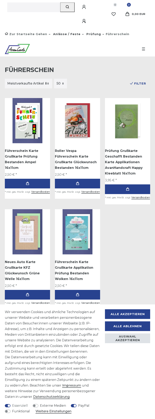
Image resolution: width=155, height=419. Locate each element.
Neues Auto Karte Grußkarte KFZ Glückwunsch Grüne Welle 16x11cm (22, 270)
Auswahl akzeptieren (127, 338)
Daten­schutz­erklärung (51, 397)
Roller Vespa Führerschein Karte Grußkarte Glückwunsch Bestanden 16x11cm (76, 159)
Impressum (71, 385)
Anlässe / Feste (66, 34)
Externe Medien (53, 406)
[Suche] (67, 7)
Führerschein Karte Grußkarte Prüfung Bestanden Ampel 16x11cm (21, 159)
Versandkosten (40, 191)
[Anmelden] (84, 7)
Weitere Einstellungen (53, 411)
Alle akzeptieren (128, 314)
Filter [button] (140, 83)
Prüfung (93, 34)
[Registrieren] (84, 21)
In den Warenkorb (27, 183)
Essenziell (20, 406)
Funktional (21, 411)
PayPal (83, 406)
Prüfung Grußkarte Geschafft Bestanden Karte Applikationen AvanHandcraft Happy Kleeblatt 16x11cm (124, 162)
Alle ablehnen (127, 326)
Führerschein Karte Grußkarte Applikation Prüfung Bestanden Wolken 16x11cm (74, 270)
